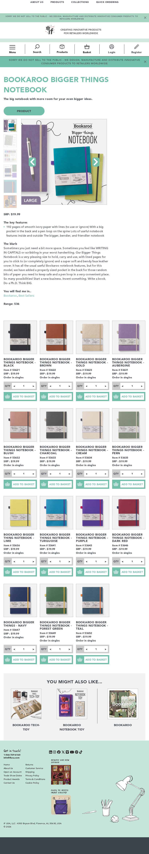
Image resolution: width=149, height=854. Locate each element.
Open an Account (12, 771)
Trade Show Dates (13, 775)
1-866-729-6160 (12, 754)
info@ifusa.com (11, 757)
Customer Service (34, 768)
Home (7, 764)
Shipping (30, 771)
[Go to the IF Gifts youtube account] (72, 752)
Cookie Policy (32, 782)
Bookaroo (10, 296)
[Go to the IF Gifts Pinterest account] (76, 752)
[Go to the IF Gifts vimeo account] (67, 752)
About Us (36, 2)
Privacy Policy (32, 775)
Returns (29, 764)
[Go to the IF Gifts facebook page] (59, 752)
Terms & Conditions (35, 779)
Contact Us (9, 782)
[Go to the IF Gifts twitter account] (63, 752)
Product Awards (11, 779)
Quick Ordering (107, 2)
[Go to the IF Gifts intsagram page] (54, 752)
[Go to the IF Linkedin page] (50, 752)
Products (57, 2)
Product (24, 111)
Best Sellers (26, 296)
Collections (80, 2)
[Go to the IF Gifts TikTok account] (80, 752)
